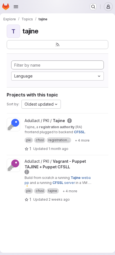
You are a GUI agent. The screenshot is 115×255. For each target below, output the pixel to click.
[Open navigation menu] (15, 6)
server (63, 183)
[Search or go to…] (93, 6)
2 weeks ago (59, 199)
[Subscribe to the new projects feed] (57, 44)
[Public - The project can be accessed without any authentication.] (69, 120)
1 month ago (58, 149)
